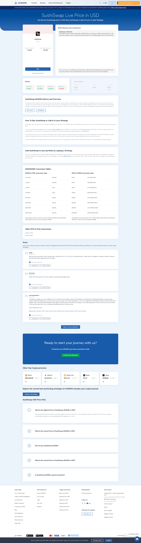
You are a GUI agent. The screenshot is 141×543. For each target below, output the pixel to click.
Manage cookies (97, 540)
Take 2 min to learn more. (118, 8)
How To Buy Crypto (20, 493)
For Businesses (18, 500)
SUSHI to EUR (29, 233)
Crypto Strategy (56, 129)
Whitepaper (41, 110)
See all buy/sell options (38, 73)
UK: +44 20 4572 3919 (110, 501)
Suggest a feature (108, 514)
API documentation (87, 493)
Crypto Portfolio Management (22, 496)
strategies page (66, 156)
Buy (38, 69)
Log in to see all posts (70, 327)
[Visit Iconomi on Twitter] (82, 503)
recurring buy (83, 129)
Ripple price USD (63, 500)
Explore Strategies (31, 394)
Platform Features (19, 503)
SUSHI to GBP (29, 235)
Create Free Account (70, 355)
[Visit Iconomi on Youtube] (87, 503)
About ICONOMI (41, 493)
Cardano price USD (64, 506)
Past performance (63, 70)
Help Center (18, 523)
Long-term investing (20, 506)
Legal (38, 500)
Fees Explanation (19, 513)
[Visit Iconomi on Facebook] (85, 503)
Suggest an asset (108, 517)
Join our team (40, 496)
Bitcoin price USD (63, 493)
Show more (30, 110)
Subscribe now (87, 514)
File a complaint (108, 510)
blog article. (86, 131)
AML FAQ (39, 503)
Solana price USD (63, 510)
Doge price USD (63, 503)
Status (105, 507)
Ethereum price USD (64, 496)
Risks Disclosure (19, 520)
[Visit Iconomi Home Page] (21, 3)
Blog (16, 510)
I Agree (108, 540)
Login (112, 3)
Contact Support (108, 504)
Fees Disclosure (19, 516)
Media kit (39, 506)
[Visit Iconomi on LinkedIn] (90, 503)
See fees (84, 71)
